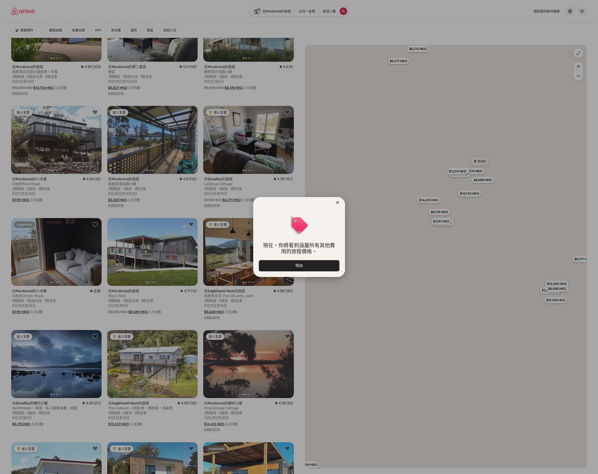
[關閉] (337, 202)
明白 (299, 265)
